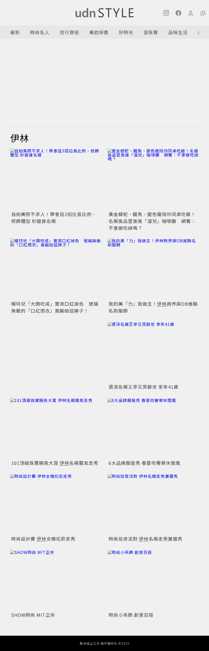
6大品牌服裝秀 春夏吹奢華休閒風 (144, 462)
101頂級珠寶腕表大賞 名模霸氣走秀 (54, 462)
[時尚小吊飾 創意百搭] (153, 579)
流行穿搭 (69, 32)
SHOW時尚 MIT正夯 (33, 614)
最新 (15, 32)
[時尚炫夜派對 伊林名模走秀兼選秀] (153, 504)
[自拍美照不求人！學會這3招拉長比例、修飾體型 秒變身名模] (55, 179)
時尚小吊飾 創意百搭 (131, 614)
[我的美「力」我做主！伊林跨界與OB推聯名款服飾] (153, 269)
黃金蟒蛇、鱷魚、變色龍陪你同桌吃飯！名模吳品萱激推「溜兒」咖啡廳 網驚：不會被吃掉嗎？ (152, 221)
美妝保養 (99, 32)
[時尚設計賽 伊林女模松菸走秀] (55, 504)
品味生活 (178, 32)
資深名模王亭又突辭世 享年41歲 (143, 386)
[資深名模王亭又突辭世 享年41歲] (153, 351)
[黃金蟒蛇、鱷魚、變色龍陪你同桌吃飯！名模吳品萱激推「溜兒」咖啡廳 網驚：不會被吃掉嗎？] (153, 179)
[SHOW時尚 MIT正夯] (55, 579)
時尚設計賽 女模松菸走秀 (43, 538)
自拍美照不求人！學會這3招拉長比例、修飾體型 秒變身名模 (53, 217)
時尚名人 (39, 32)
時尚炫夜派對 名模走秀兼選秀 (145, 538)
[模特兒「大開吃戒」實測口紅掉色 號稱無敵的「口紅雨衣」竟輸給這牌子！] (55, 269)
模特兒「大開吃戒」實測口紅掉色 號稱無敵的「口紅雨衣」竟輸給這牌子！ (54, 307)
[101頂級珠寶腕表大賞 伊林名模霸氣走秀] (55, 427)
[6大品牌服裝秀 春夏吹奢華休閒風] (153, 427)
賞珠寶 (150, 32)
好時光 (126, 32)
